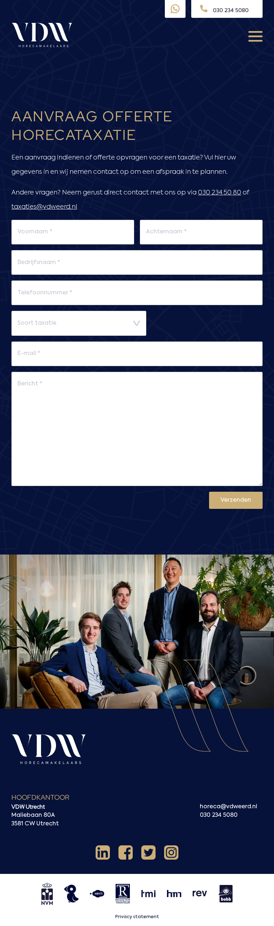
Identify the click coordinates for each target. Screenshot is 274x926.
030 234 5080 (219, 815)
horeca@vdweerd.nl (228, 807)
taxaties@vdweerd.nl (44, 207)
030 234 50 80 (219, 192)
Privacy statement (137, 917)
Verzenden (235, 500)
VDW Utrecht (28, 806)
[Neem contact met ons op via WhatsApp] (175, 9)
